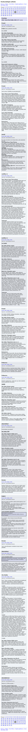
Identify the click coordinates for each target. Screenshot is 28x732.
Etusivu (2, 4)
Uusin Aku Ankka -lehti (7, 25)
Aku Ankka (11, 4)
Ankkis (6, 4)
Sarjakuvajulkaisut (19, 4)
